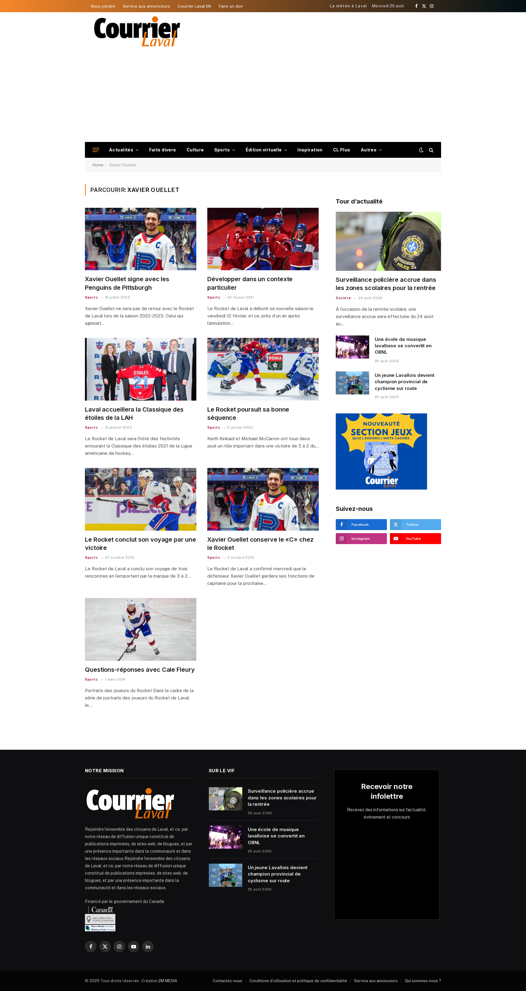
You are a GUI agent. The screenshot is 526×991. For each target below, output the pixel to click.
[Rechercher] (430, 150)
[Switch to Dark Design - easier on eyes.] (421, 149)
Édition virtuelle (264, 149)
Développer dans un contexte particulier (250, 283)
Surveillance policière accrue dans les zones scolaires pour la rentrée (386, 284)
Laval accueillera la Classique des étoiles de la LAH (134, 413)
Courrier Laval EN (194, 6)
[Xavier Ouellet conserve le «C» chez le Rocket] (263, 499)
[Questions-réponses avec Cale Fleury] (140, 629)
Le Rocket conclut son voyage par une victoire (140, 543)
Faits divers (162, 149)
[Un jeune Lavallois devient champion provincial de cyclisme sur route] (352, 383)
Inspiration (310, 149)
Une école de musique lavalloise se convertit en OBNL (403, 345)
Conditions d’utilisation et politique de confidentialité (298, 981)
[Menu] (96, 150)
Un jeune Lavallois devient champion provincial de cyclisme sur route (404, 381)
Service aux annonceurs (146, 6)
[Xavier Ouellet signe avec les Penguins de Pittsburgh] (140, 239)
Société (343, 298)
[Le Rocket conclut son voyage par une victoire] (140, 499)
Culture (195, 149)
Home (98, 165)
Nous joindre (103, 6)
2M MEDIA (167, 981)
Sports (222, 149)
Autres (369, 149)
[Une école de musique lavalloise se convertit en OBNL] (352, 347)
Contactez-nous (227, 981)
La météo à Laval (348, 6)
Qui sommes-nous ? (423, 981)
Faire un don (231, 6)
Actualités (121, 149)
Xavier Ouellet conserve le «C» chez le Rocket (260, 543)
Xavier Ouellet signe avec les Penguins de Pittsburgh (127, 283)
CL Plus (341, 149)
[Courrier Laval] (137, 31)
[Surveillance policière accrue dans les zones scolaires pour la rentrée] (388, 241)
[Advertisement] (263, 96)
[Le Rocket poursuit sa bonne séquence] (263, 369)
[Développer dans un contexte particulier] (263, 239)
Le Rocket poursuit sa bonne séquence (248, 413)
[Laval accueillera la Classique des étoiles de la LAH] (140, 369)
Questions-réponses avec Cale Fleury (140, 669)
